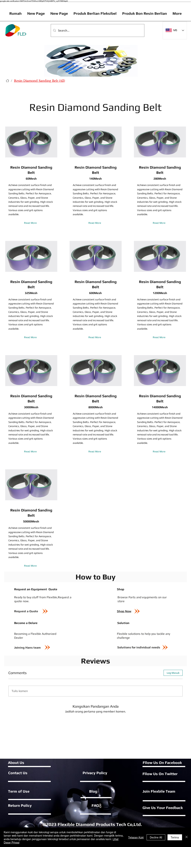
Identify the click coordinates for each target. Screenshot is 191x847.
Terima (175, 837)
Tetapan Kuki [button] (136, 837)
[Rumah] (7, 80)
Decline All (156, 837)
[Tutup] (186, 837)
